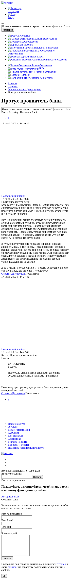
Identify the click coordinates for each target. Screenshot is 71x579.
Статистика (14, 438)
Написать (7, 558)
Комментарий (9, 533)
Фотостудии (34, 68)
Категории (8, 30)
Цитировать (18, 273)
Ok (4, 576)
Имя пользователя (11, 513)
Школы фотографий (44, 71)
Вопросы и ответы (42, 77)
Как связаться (15, 435)
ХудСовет (13, 432)
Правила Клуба (16, 423)
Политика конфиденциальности (26, 447)
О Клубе (13, 426)
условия (61, 564)
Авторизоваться (10, 496)
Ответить (6, 273)
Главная (12, 83)
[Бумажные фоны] (35, 418)
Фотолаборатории (41, 65)
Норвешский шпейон (13, 195)
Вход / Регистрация (19, 429)
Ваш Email (7, 520)
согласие (13, 567)
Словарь (25, 74)
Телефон (6, 526)
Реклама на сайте (17, 441)
